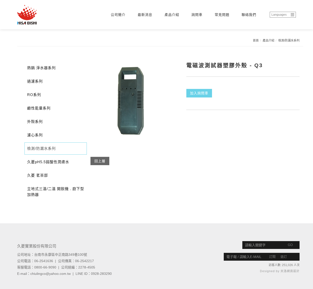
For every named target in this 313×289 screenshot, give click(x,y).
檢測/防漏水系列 (289, 40)
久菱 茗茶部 (37, 175)
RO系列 (34, 95)
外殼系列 (35, 121)
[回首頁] (38, 14)
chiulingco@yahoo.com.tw (50, 274)
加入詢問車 (199, 93)
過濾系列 (35, 81)
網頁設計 (293, 271)
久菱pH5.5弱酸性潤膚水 (48, 162)
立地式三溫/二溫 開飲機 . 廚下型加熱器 (55, 192)
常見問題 (222, 15)
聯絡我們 (249, 15)
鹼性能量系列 (39, 108)
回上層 (99, 161)
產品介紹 (172, 15)
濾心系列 (35, 135)
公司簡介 (118, 15)
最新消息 (145, 15)
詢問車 (196, 15)
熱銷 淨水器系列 (41, 68)
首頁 (256, 40)
